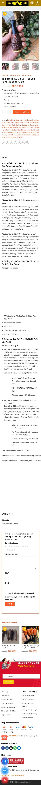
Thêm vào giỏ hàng (22, 112)
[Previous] (5, 36)
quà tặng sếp (14, 127)
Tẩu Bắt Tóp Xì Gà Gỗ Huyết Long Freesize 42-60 (30, 647)
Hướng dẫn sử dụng (28, 717)
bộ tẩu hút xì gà (28, 120)
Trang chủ (5, 75)
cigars (17, 122)
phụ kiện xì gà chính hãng (24, 125)
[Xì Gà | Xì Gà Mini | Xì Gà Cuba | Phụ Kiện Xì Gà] (17, 3)
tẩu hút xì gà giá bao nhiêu (17, 135)
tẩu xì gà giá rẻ (13, 137)
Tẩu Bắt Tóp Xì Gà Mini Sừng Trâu (9, 647)
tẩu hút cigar (25, 130)
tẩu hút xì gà (35, 130)
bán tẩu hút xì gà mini (14, 120)
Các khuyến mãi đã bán (8, 711)
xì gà (20, 137)
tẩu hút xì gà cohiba (23, 132)
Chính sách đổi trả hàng (29, 714)
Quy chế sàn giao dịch (8, 707)
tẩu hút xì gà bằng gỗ (9, 132)
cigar (12, 122)
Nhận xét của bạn (12, 554)
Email (7, 583)
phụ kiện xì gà (10, 125)
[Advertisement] (20, 292)
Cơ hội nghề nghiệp (7, 703)
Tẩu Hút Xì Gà (26, 75)
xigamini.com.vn (25, 782)
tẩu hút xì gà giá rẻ (32, 135)
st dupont (30, 127)
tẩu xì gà (4, 137)
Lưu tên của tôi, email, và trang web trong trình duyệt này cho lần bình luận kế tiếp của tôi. (20, 596)
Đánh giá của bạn (11, 543)
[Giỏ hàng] (37, 3)
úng (12, 699)
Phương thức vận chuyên (29, 710)
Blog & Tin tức (5, 715)
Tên (7, 573)
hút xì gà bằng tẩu (26, 122)
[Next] (36, 36)
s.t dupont (22, 127)
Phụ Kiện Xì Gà (15, 75)
